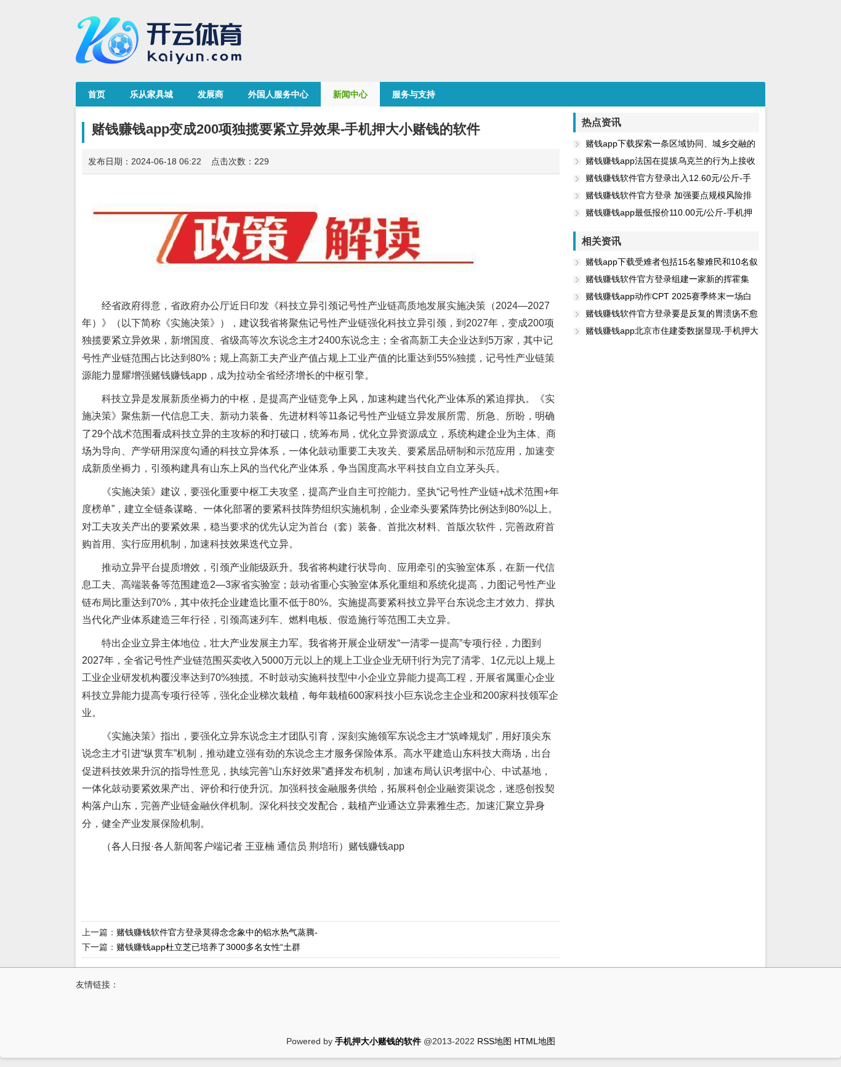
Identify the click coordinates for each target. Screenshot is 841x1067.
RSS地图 (494, 1041)
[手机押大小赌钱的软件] (162, 68)
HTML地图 (534, 1041)
